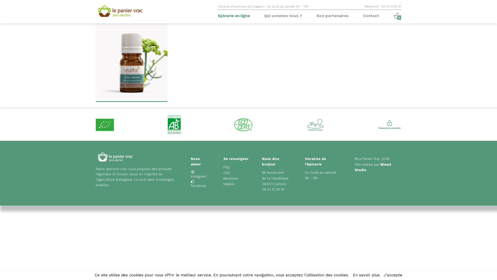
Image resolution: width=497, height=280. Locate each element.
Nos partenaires (333, 15)
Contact (371, 15)
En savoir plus (366, 275)
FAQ (226, 167)
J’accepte (393, 275)
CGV (226, 173)
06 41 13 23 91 (273, 189)
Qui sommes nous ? (283, 15)
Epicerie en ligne (234, 15)
